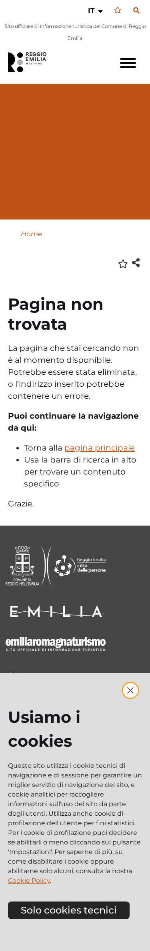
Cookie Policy (29, 880)
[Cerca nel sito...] (136, 11)
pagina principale (99, 448)
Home (31, 233)
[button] (96, 10)
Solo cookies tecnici (69, 910)
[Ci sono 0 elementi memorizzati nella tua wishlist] (117, 10)
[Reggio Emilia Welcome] (31, 62)
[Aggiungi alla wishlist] (123, 263)
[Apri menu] (128, 63)
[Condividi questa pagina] (136, 262)
